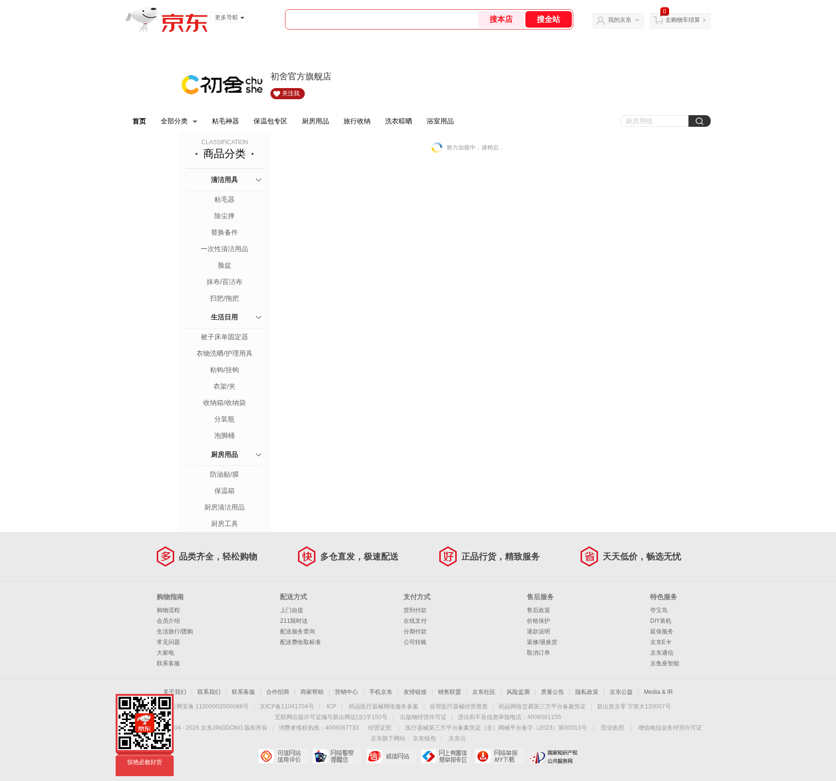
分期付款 (415, 631)
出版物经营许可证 (423, 717)
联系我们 (209, 692)
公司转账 (415, 642)
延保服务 (661, 631)
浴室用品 (440, 121)
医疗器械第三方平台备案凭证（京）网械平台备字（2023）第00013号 (496, 727)
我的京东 (619, 19)
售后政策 (538, 610)
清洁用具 (224, 179)
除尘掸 (224, 216)
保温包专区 (270, 121)
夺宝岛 (659, 610)
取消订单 (538, 652)
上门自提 (291, 610)
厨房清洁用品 (224, 507)
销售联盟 (449, 692)
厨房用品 (315, 121)
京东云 (457, 738)
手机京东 (380, 692)
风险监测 (518, 692)
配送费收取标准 (300, 642)
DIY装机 (661, 620)
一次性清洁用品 (224, 249)
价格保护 (538, 620)
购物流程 (168, 610)
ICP (331, 706)
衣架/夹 (224, 386)
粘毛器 (224, 199)
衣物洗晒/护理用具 (224, 353)
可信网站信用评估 (283, 756)
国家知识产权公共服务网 (554, 756)
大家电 (165, 652)
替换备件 (224, 232)
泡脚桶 (224, 435)
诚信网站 (391, 756)
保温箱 (224, 491)
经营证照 (379, 727)
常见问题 (168, 642)
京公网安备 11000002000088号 (207, 706)
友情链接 (415, 692)
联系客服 (168, 663)
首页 (139, 121)
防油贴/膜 (224, 474)
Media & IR (658, 692)
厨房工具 (224, 523)
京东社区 (483, 692)
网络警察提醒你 (337, 756)
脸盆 (224, 265)
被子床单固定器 (224, 337)
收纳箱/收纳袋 (224, 402)
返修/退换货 (542, 642)
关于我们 (174, 692)
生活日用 (224, 317)
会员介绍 (168, 620)
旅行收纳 (357, 121)
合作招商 (277, 692)
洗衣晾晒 (398, 121)
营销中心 (346, 692)
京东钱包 (424, 738)
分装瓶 (224, 419)
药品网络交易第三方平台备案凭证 (542, 706)
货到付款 (415, 610)
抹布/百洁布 (224, 281)
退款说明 (538, 631)
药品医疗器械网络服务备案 (383, 706)
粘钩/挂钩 (224, 370)
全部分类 (174, 121)
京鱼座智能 (664, 663)
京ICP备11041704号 (287, 706)
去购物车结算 (682, 19)
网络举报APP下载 (499, 756)
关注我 (290, 93)
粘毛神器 (225, 121)
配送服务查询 (297, 631)
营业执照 (612, 727)
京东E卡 (661, 642)
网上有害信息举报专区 (445, 756)
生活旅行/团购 (175, 631)
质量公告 (552, 692)
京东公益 (621, 692)
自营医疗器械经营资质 (459, 706)
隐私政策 (586, 692)
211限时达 (294, 620)
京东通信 (661, 652)
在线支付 (415, 620)
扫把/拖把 (224, 298)
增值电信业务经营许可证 (670, 727)
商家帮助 (312, 692)
